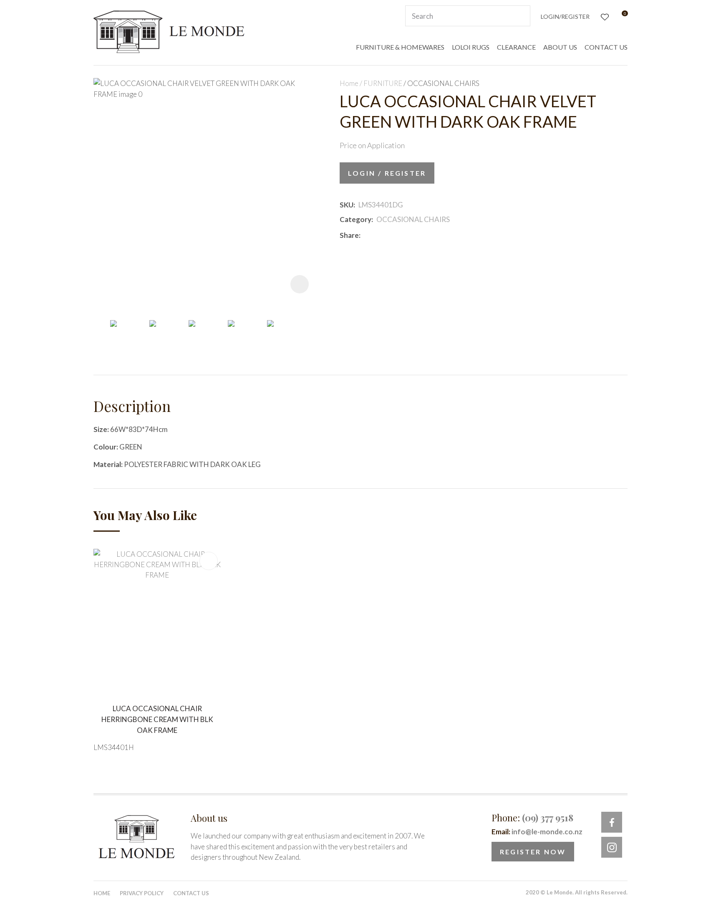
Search (520, 15)
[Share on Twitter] (376, 235)
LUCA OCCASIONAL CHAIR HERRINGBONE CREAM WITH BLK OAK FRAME (157, 719)
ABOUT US (560, 47)
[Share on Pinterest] (400, 234)
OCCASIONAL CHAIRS (443, 83)
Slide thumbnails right (310, 333)
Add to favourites (208, 561)
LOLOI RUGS (470, 47)
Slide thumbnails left (101, 333)
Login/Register (565, 16)
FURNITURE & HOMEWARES (400, 47)
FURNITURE (382, 83)
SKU (346, 204)
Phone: (532, 817)
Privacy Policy (142, 893)
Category (355, 219)
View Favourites (604, 16)
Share (349, 235)
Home (349, 83)
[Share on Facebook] (365, 235)
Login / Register (387, 173)
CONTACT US (606, 47)
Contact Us (191, 893)
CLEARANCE (516, 47)
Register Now (533, 852)
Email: (537, 831)
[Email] (389, 235)
